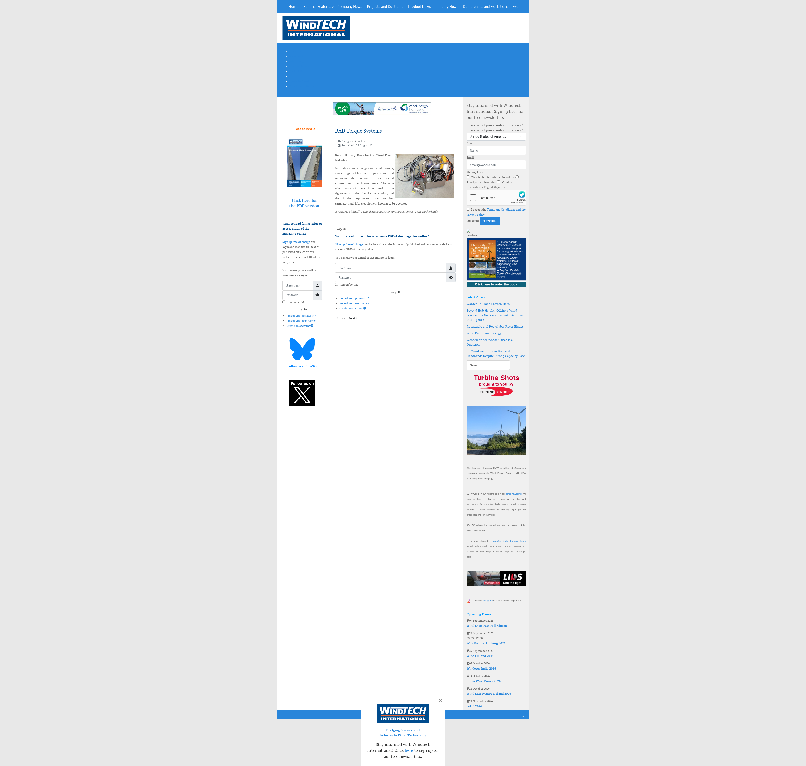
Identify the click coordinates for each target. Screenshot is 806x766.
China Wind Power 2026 (484, 681)
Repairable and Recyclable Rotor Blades (495, 326)
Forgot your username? (301, 321)
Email (470, 157)
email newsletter (514, 493)
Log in (302, 309)
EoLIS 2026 (474, 706)
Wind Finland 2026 (480, 656)
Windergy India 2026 (481, 668)
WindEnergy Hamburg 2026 (486, 643)
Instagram (487, 600)
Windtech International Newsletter (493, 177)
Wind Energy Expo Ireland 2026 (489, 694)
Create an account (298, 326)
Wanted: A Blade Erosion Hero (488, 304)
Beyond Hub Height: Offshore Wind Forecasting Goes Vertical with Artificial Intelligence (495, 315)
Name (470, 143)
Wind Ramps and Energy (484, 333)
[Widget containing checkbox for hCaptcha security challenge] (496, 198)
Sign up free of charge (296, 242)
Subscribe (473, 221)
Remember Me (296, 302)
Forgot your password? (301, 316)
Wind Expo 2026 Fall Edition (487, 626)
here (409, 750)
